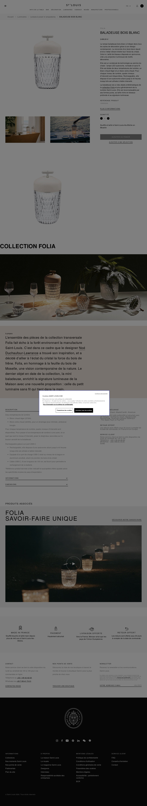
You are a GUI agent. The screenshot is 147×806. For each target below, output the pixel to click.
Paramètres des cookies (64, 410)
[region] (74, 403)
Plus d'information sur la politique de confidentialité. (58, 404)
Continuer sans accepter (101, 393)
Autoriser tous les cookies (83, 410)
